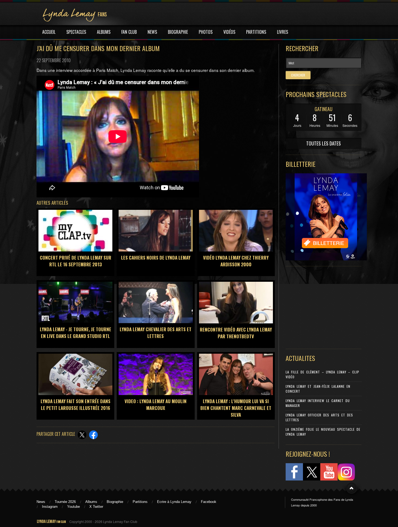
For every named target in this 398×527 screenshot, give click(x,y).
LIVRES (282, 32)
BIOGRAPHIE (178, 32)
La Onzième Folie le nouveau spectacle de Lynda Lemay (323, 431)
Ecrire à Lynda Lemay (174, 502)
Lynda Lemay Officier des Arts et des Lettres (319, 417)
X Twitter (96, 507)
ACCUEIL (49, 32)
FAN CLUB (129, 32)
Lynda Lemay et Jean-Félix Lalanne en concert (318, 388)
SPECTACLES (76, 32)
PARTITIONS (256, 32)
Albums (91, 502)
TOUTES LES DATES (323, 143)
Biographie (115, 502)
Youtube (73, 507)
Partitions (140, 502)
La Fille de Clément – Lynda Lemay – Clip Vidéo (322, 374)
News (41, 502)
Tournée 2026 (65, 502)
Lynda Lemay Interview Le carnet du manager (318, 403)
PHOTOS (206, 32)
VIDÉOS (229, 32)
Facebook (208, 502)
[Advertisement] (321, 306)
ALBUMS (103, 32)
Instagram (50, 507)
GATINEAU (323, 108)
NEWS (152, 32)
